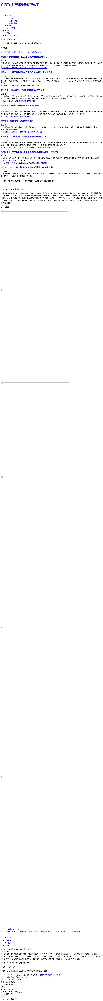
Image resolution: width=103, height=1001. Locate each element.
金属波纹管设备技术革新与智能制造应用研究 (20, 105)
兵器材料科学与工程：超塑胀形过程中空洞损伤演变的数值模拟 (27, 167)
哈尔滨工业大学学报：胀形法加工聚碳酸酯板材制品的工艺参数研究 (29, 152)
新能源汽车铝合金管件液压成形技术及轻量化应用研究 (24, 57)
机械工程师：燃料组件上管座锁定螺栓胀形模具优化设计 (25, 136)
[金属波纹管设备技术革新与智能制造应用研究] (18, 101)
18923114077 (22, 977)
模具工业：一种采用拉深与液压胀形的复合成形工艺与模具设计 (27, 72)
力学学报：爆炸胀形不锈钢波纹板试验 (17, 121)
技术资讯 (12, 28)
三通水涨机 (13, 21)
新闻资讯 (8, 26)
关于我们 (8, 30)
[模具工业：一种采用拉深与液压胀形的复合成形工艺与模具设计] (24, 68)
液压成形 (16, 929)
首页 (6, 14)
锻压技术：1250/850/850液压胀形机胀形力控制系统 (22, 90)
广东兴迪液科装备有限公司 (20, 5)
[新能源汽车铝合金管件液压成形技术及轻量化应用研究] (21, 52)
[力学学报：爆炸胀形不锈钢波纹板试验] (15, 116)
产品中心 (8, 16)
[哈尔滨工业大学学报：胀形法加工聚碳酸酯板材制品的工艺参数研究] (26, 147)
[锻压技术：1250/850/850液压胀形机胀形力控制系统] (20, 85)
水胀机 (11, 18)
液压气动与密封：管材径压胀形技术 (69, 932)
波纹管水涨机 (14, 23)
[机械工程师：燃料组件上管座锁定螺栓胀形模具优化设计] (22, 132)
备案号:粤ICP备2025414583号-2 (50, 975)
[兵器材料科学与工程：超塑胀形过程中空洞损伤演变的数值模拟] (24, 163)
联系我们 (8, 33)
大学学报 (9, 929)
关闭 (3, 987)
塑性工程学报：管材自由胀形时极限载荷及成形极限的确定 (28, 932)
